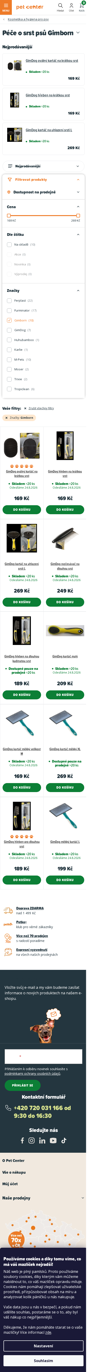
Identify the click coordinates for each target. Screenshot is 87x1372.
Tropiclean (24, 389)
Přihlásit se (22, 1085)
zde (48, 1332)
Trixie (20, 379)
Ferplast (23, 300)
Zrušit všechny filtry (41, 408)
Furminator (25, 310)
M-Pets (22, 359)
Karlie (20, 349)
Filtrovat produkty (31, 179)
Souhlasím (43, 1360)
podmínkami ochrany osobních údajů (32, 1073)
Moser (21, 369)
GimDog (22, 330)
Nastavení (43, 1345)
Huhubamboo (26, 340)
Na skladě (24, 244)
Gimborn (23, 320)
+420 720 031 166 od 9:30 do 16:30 (42, 1112)
